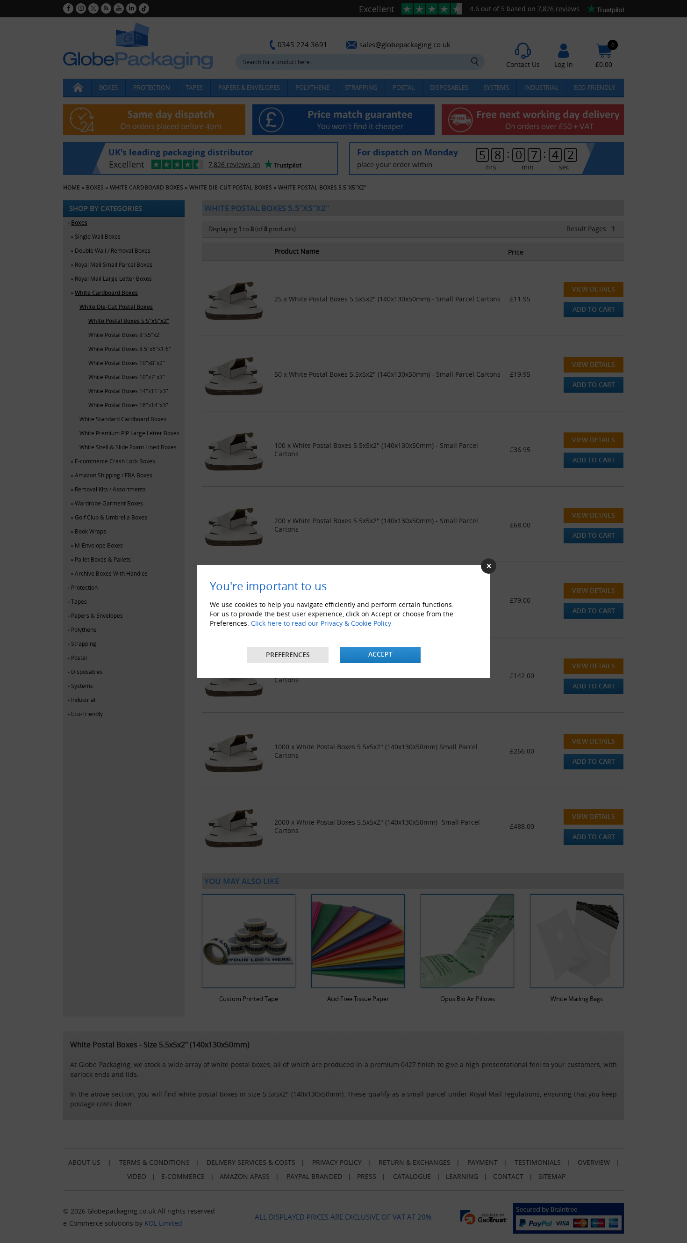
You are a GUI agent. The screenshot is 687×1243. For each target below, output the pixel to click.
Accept (380, 654)
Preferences (288, 654)
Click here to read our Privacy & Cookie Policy (321, 623)
